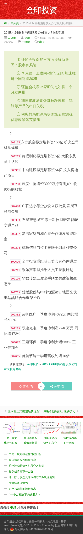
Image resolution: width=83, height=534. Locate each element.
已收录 (26, 42)
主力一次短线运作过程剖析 (25, 454)
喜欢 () (28, 386)
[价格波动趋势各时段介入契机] (51, 427)
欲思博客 (60, 525)
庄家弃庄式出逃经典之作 (24, 411)
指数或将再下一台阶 (21, 471)
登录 (13, 507)
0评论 (41, 42)
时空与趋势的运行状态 (22, 488)
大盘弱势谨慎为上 (19, 483)
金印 (27, 38)
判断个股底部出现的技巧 (59, 411)
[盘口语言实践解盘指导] (32, 427)
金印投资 (33, 364)
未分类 (15, 23)
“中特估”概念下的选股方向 (25, 494)
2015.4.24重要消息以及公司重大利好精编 (34, 32)
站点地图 (52, 521)
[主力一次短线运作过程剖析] (12, 427)
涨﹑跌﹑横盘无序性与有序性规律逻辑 (32, 477)
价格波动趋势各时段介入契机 (26, 465)
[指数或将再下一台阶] (71, 427)
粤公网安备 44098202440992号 (34, 529)
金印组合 (9, 521)
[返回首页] (5, 23)
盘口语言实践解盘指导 (22, 460)
